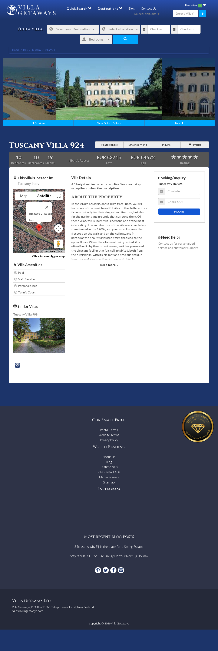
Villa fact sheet (109, 144)
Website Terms (109, 435)
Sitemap (109, 482)
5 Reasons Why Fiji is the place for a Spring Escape (109, 547)
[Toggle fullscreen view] (58, 196)
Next (178, 123)
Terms (60, 251)
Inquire (166, 144)
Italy (35, 183)
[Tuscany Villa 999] (39, 335)
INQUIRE (179, 211)
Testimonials (109, 467)
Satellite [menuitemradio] (44, 196)
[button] (38, 228)
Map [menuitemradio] (23, 196)
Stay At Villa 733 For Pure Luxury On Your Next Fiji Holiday (109, 556)
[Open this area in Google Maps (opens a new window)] (21, 250)
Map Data (50, 251)
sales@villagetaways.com (27, 611)
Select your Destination (72, 29)
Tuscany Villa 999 (25, 314)
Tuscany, (24, 183)
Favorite (196, 144)
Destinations (108, 8)
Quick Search (77, 8)
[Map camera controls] (58, 228)
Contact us (165, 243)
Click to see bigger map (48, 256)
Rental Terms (109, 430)
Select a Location (120, 29)
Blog (132, 8)
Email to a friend (138, 144)
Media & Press (109, 477)
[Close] (47, 207)
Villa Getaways (120, 623)
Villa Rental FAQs (109, 472)
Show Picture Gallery (109, 123)
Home (15, 49)
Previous (39, 123)
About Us (109, 457)
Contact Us (148, 8)
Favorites (193, 5)
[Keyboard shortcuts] (41, 251)
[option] (109, 89)
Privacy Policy (109, 440)
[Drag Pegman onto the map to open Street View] (58, 244)
